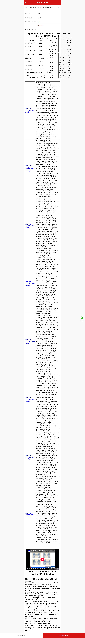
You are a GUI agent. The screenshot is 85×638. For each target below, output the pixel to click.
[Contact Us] (82, 319)
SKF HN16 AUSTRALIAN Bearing (30, 399)
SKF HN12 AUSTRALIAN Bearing (30, 457)
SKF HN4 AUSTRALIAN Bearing (30, 226)
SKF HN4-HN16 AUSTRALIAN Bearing (30, 168)
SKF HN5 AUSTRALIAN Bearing (30, 110)
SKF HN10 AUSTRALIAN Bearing (30, 341)
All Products (21, 636)
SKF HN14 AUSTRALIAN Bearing (30, 283)
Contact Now (64, 636)
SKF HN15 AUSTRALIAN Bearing (30, 515)
